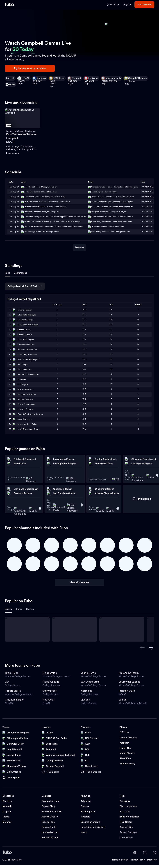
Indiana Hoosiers (25, 310)
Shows (19, 609)
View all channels (80, 582)
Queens (85, 699)
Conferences (20, 273)
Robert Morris (13, 690)
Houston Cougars (25, 409)
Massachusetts (113, 78)
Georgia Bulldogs (25, 320)
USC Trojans (23, 384)
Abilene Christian (129, 672)
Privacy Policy (138, 859)
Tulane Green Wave (26, 404)
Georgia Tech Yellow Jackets (30, 414)
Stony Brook (50, 690)
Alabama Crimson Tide (27, 349)
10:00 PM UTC (147, 192)
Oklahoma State (14, 699)
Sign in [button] (127, 4)
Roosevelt (48, 699)
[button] (142, 647)
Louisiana (93, 78)
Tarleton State (127, 690)
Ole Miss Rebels (25, 334)
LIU (7, 681)
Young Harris (88, 672)
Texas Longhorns (25, 369)
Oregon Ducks (24, 330)
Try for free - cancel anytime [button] (30, 68)
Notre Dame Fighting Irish (29, 359)
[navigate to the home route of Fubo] (9, 4)
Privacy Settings (128, 832)
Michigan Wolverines (27, 394)
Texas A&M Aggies (26, 339)
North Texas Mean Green (29, 429)
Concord (76, 78)
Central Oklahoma (137, 78)
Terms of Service (120, 859)
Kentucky (41, 78)
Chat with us (126, 837)
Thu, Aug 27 (14, 192)
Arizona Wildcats (25, 389)
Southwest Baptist (129, 681)
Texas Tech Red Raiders (28, 325)
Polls (7, 273)
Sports (8, 609)
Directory (152, 859)
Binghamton (50, 672)
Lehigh (123, 699)
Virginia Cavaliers (25, 399)
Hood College (51, 681)
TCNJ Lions (58, 78)
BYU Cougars (23, 364)
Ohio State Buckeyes (27, 315)
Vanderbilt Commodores (28, 374)
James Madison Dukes (27, 424)
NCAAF (25, 78)
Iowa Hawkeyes (25, 419)
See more (79, 247)
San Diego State (90, 681)
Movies (30, 609)
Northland (86, 690)
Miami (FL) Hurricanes (27, 354)
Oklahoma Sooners (26, 344)
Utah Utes (22, 379)
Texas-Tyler (11, 672)
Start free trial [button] (144, 4)
